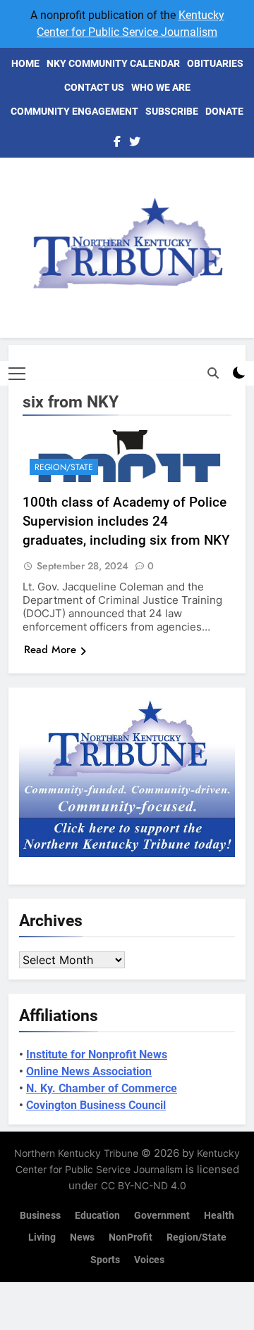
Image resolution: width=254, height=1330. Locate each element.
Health (219, 1216)
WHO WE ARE (160, 87)
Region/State (64, 467)
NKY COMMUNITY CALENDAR (113, 63)
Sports (105, 1260)
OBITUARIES (215, 63)
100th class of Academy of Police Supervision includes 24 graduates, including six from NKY (126, 521)
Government (162, 1216)
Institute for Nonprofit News (96, 1054)
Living (42, 1237)
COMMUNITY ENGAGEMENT (74, 111)
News (82, 1237)
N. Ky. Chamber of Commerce (101, 1088)
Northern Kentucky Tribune (76, 1153)
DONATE (224, 111)
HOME (25, 63)
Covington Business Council (96, 1105)
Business (40, 1216)
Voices (149, 1260)
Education (97, 1216)
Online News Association (89, 1071)
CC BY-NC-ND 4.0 (143, 1185)
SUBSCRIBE (171, 111)
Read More (50, 649)
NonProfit (130, 1237)
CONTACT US (94, 87)
